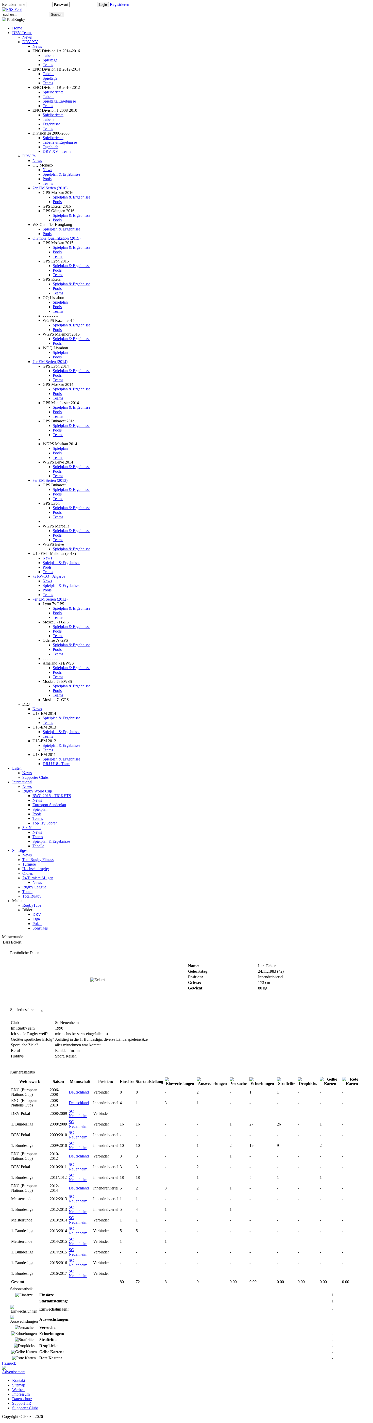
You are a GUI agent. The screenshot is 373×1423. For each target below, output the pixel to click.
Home (17, 28)
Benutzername (13, 4)
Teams (48, 64)
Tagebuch (50, 147)
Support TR (21, 1403)
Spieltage (50, 60)
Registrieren (119, 4)
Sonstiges (19, 850)
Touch (27, 891)
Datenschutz (22, 1399)
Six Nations (31, 827)
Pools (47, 179)
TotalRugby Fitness (38, 859)
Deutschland (79, 1092)
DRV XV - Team (57, 151)
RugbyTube (31, 905)
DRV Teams (22, 32)
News (27, 37)
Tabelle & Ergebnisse (60, 142)
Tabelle (48, 55)
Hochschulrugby (35, 869)
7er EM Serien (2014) (49, 361)
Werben (18, 1389)
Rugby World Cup (37, 791)
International (22, 782)
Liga (36, 919)
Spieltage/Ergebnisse (59, 101)
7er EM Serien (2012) (49, 599)
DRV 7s (29, 156)
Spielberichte (53, 92)
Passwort (61, 4)
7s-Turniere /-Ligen (37, 878)
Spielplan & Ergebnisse (61, 174)
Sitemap (18, 1385)
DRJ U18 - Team (56, 764)
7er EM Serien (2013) (49, 480)
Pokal (37, 923)
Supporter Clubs (35, 777)
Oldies (27, 873)
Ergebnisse (51, 124)
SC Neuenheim (78, 1113)
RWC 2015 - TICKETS (51, 795)
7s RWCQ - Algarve (48, 576)
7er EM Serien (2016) (49, 188)
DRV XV (30, 42)
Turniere (29, 864)
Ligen (17, 768)
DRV (36, 914)
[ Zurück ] (10, 1363)
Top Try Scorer (44, 823)
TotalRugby (31, 896)
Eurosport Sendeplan (49, 805)
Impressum (21, 1394)
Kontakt (18, 1380)
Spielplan (60, 302)
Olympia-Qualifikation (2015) (56, 238)
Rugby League (34, 887)
